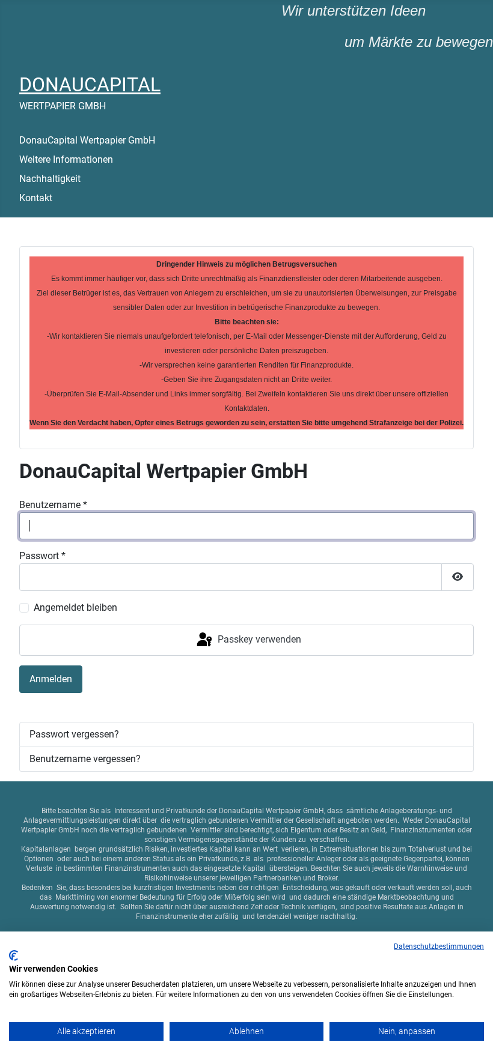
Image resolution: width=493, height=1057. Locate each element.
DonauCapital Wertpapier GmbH (87, 140)
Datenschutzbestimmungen (439, 946)
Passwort (42, 556)
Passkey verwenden (258, 639)
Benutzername (53, 504)
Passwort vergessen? (74, 734)
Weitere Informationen (66, 159)
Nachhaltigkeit (50, 178)
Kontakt (35, 198)
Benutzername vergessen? (85, 759)
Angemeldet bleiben (75, 607)
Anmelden (50, 679)
